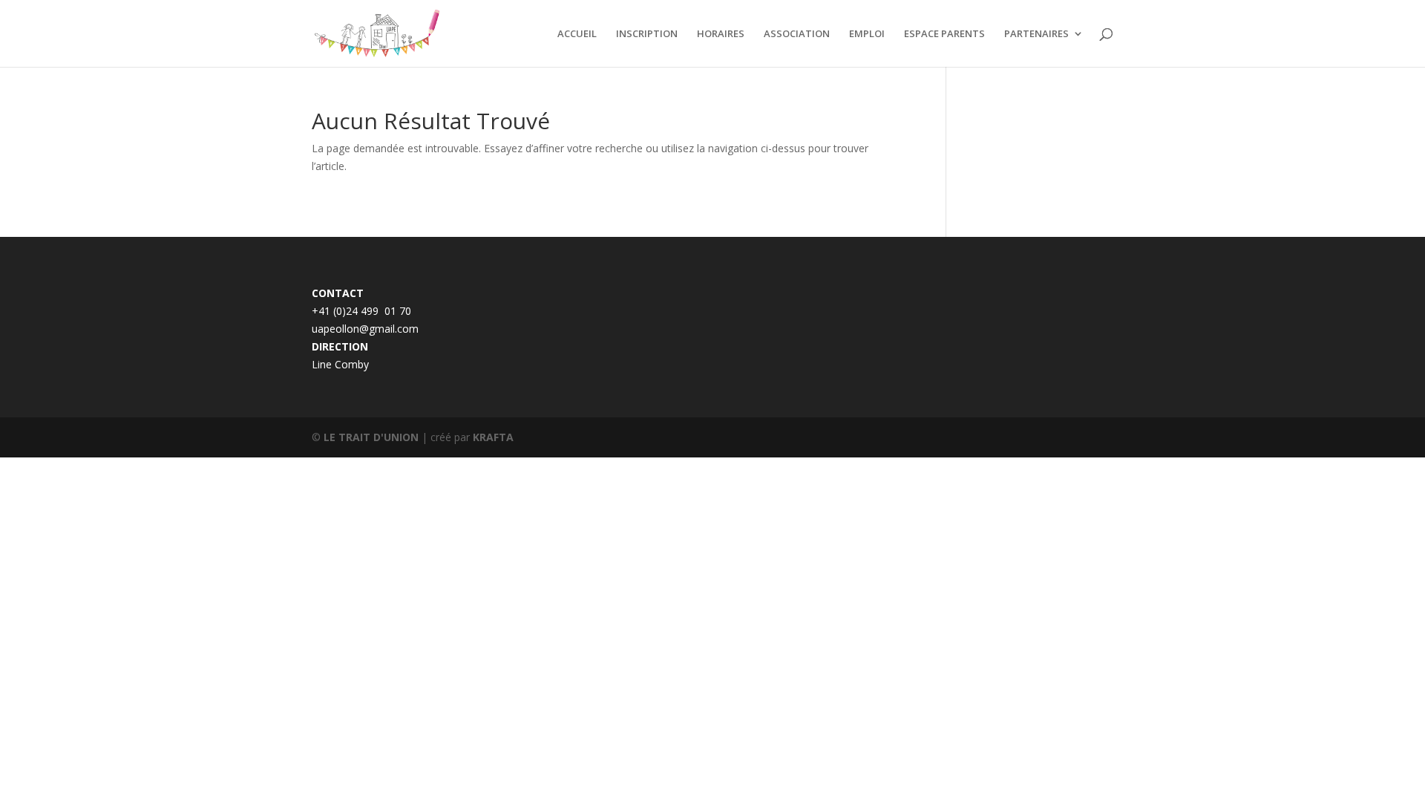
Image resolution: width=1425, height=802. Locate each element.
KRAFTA (493, 437)
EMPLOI (867, 34)
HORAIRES (720, 34)
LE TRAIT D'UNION (371, 437)
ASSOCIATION (797, 34)
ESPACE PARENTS (944, 34)
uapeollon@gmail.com (365, 329)
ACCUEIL (577, 34)
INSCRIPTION (647, 34)
